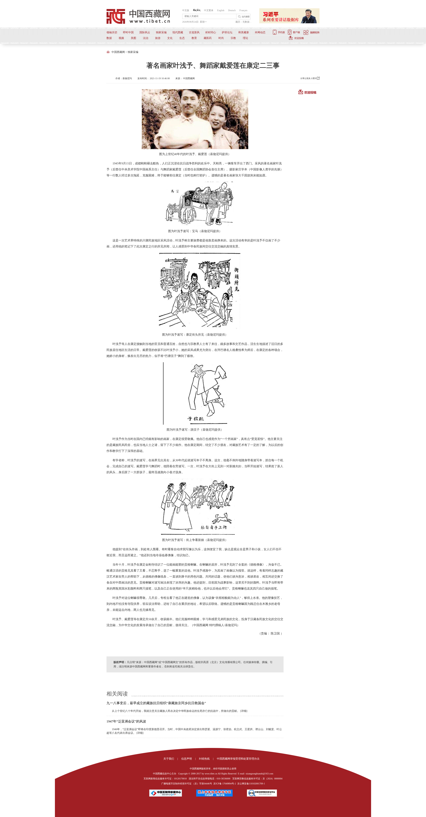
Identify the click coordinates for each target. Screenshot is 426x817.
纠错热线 (204, 758)
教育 (194, 38)
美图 (133, 38)
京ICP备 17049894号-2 (224, 783)
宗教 (233, 38)
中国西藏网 (118, 52)
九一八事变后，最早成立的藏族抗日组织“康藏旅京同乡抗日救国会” (156, 703)
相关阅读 (117, 694)
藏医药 (208, 38)
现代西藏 (177, 32)
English (220, 10)
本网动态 (260, 32)
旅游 (157, 38)
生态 (182, 38)
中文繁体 (208, 10)
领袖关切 (111, 32)
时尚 (221, 38)
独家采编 (161, 32)
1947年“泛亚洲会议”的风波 (126, 721)
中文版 (185, 10)
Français (243, 10)
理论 (245, 38)
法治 (145, 38)
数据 (109, 38)
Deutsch (232, 10)
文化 (170, 38)
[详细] (243, 711)
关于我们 (168, 758)
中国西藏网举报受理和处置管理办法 (238, 758)
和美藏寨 (243, 32)
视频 (121, 38)
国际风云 (144, 32)
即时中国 (128, 32)
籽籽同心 (210, 32)
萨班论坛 (227, 32)
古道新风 (194, 32)
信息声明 (186, 758)
